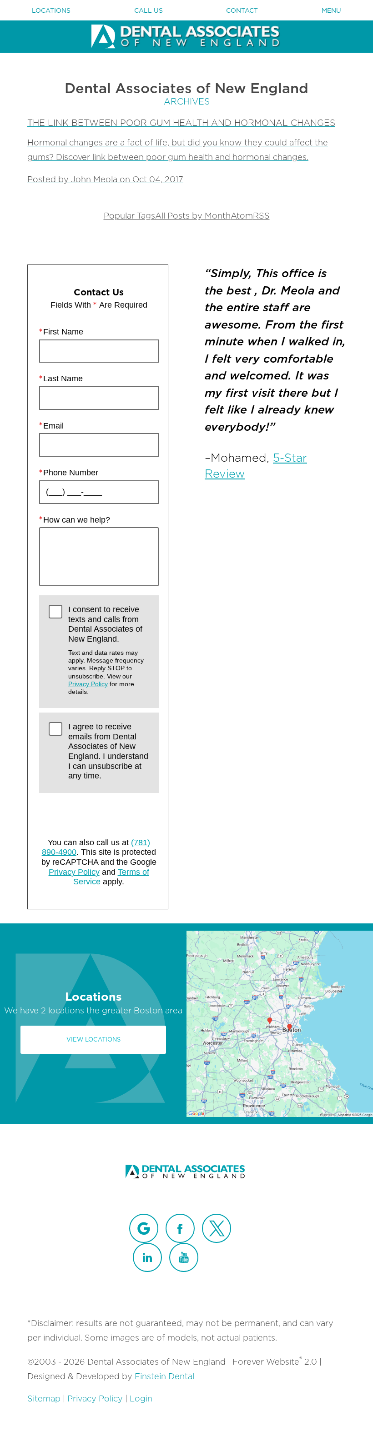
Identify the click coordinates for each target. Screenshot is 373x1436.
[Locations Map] (279, 1023)
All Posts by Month (193, 215)
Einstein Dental (164, 1376)
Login (141, 1398)
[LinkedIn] (147, 1257)
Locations (51, 10)
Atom (242, 215)
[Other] (143, 1228)
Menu (331, 10)
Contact (242, 10)
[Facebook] (180, 1228)
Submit (98, 812)
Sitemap (43, 1398)
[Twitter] (216, 1228)
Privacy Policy (88, 684)
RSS (261, 215)
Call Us (148, 10)
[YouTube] (183, 1257)
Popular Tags (129, 215)
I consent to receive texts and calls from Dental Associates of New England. (106, 650)
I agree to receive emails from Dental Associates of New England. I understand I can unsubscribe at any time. (108, 751)
